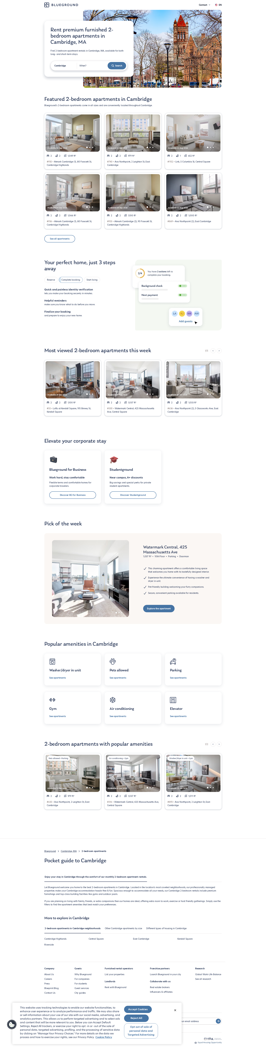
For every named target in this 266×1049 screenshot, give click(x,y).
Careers (48, 979)
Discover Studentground (133, 495)
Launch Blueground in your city (165, 974)
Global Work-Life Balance (208, 974)
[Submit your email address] (218, 1021)
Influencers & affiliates (161, 991)
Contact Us (49, 992)
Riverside (49, 944)
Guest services (82, 988)
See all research (203, 979)
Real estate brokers (160, 987)
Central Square (96, 938)
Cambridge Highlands (55, 938)
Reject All (136, 1018)
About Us (49, 974)
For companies (82, 979)
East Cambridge (141, 938)
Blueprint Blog (51, 988)
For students (81, 983)
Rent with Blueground (115, 987)
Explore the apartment (159, 608)
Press (47, 983)
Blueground (50, 851)
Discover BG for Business (73, 495)
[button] (12, 1024)
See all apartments (60, 238)
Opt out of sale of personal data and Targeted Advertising (141, 1031)
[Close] (175, 1010)
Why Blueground (83, 974)
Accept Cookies (138, 1009)
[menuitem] (95, 878)
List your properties (114, 974)
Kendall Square (184, 938)
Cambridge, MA (69, 851)
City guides (80, 992)
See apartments (57, 677)
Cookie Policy (103, 1037)
